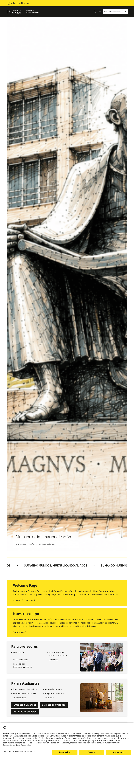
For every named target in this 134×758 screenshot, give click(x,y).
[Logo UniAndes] (14, 12)
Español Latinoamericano (113, 11)
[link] (35, 12)
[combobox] (115, 11)
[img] (14, 12)
